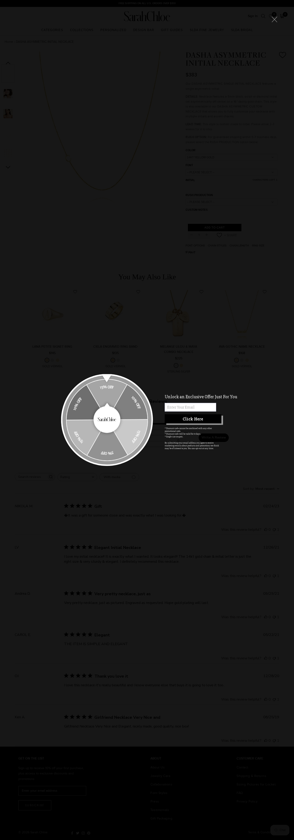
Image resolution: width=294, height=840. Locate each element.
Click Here (193, 418)
